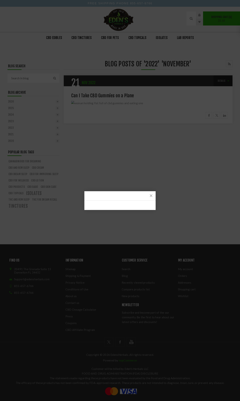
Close (151, 195)
